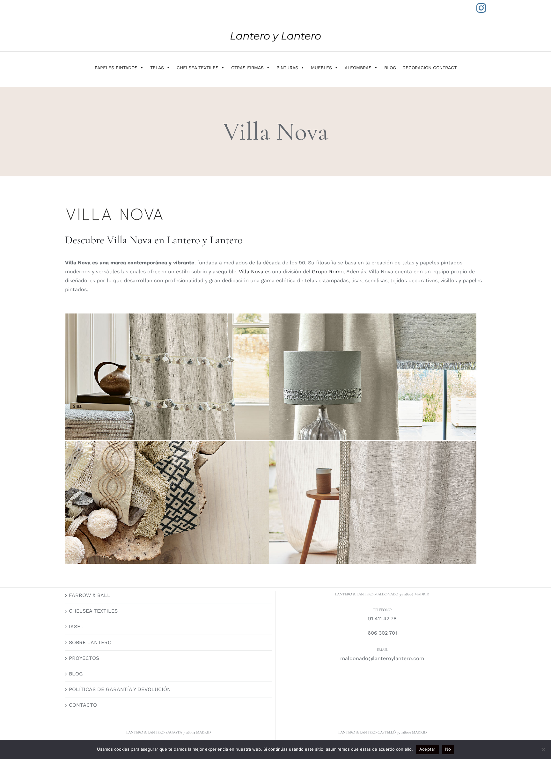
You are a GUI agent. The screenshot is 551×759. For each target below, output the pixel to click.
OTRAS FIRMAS (247, 67)
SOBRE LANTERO (90, 642)
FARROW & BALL (89, 595)
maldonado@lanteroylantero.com (382, 658)
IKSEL (76, 626)
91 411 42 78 (382, 618)
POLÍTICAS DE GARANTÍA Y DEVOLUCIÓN (120, 689)
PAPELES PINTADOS (116, 67)
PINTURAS (287, 67)
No (448, 749)
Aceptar (427, 749)
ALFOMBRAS (358, 67)
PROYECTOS (84, 658)
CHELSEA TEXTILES (197, 67)
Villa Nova (251, 272)
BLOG (390, 67)
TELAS (157, 67)
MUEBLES (321, 67)
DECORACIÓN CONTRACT (429, 67)
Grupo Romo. (327, 272)
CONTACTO (83, 705)
